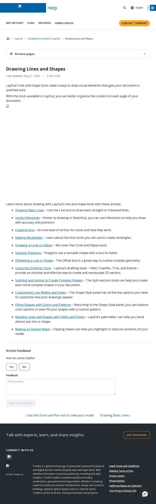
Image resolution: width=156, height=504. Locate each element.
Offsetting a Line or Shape (34, 260)
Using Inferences (27, 218)
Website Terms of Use (121, 471)
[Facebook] (9, 457)
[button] (145, 494)
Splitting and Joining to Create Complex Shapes (49, 280)
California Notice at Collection (125, 485)
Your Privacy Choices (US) (122, 490)
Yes (11, 367)
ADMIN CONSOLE (64, 23)
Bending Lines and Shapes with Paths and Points (50, 317)
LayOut (18, 38)
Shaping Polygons (28, 253)
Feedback (12, 375)
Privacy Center (117, 475)
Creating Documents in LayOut (43, 38)
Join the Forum (137, 435)
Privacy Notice (117, 480)
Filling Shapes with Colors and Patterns (43, 305)
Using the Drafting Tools (33, 268)
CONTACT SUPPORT (134, 23)
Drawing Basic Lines (29, 210)
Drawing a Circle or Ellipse (33, 245)
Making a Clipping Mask (32, 329)
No (24, 367)
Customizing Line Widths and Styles (40, 292)
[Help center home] (8, 39)
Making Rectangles (28, 238)
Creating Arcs (24, 230)
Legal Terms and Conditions (124, 466)
